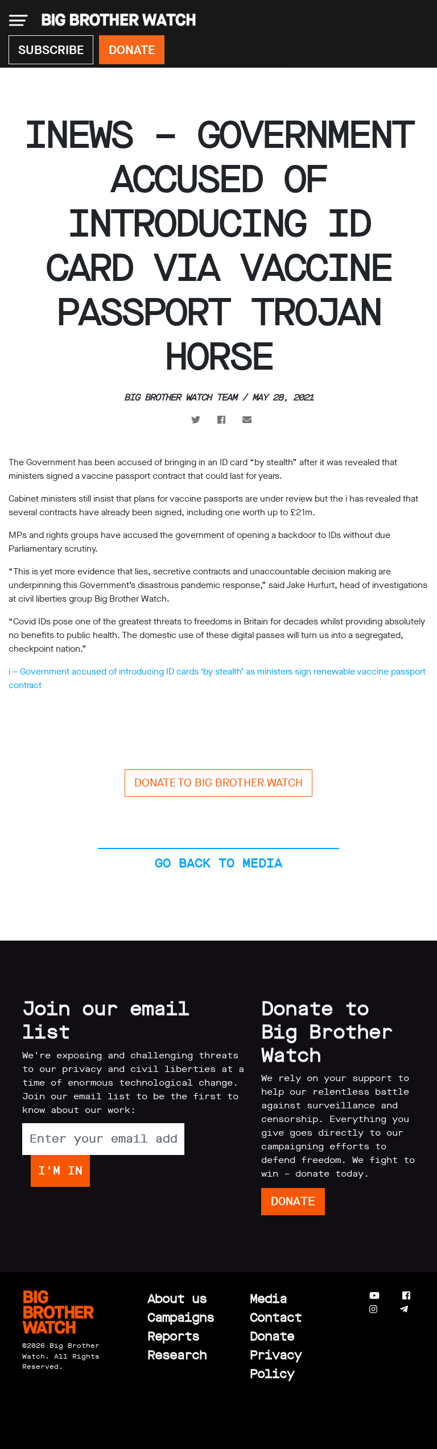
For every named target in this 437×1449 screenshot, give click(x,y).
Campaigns (180, 1317)
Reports (173, 1336)
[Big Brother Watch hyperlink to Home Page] (115, 20)
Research (177, 1355)
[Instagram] (373, 1309)
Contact (276, 1317)
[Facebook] (406, 1296)
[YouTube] (374, 1296)
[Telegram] (404, 1309)
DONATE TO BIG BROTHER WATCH (218, 782)
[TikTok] (426, 1309)
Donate (272, 1336)
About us (177, 1298)
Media (268, 1298)
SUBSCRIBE (51, 50)
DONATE (132, 50)
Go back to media (218, 863)
